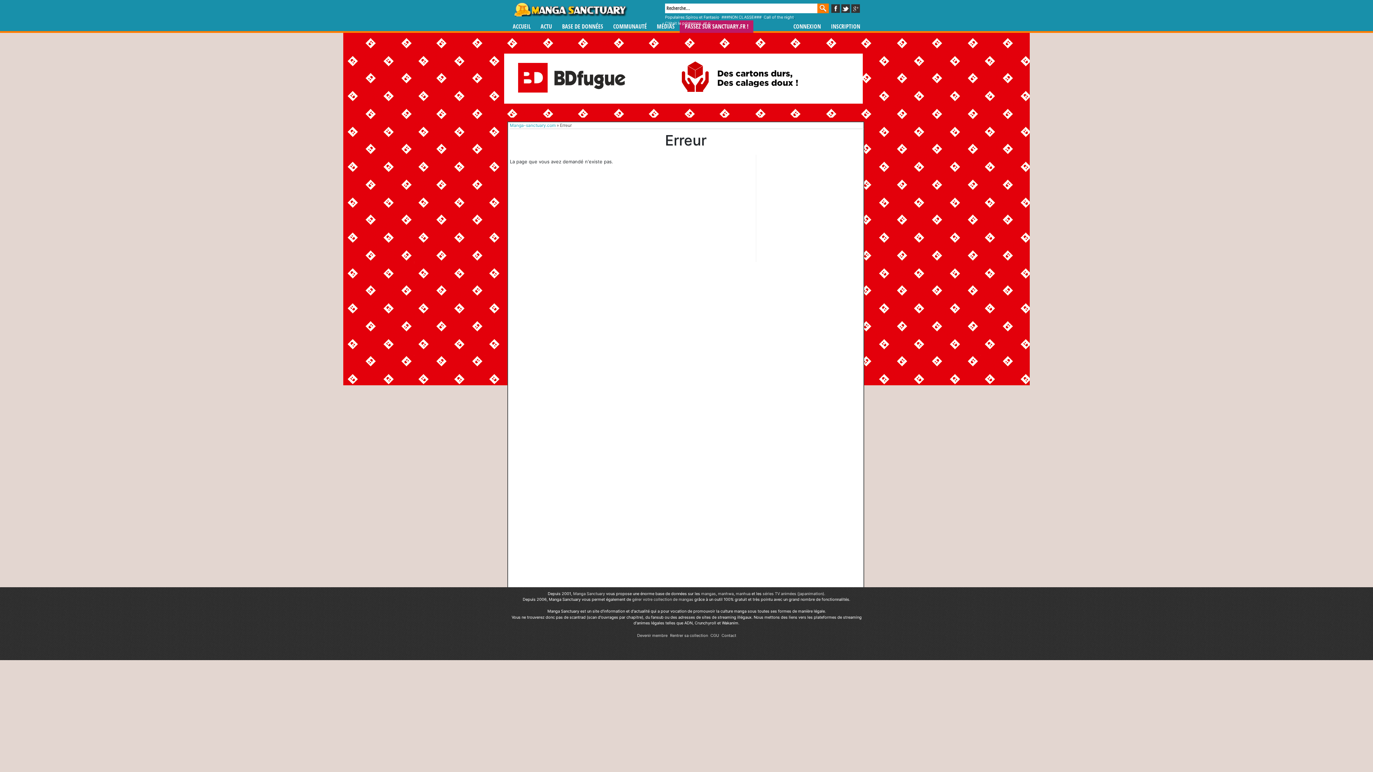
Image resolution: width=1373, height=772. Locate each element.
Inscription (845, 26)
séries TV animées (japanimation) (793, 593)
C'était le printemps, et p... (689, 23)
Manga (570, 9)
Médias (666, 26)
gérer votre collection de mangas (662, 599)
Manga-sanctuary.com (533, 125)
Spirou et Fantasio (702, 17)
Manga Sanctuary (589, 593)
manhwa (726, 593)
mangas (708, 593)
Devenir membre (652, 635)
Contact (729, 635)
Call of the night (779, 17)
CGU (714, 635)
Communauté (630, 26)
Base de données (582, 26)
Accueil (522, 26)
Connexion (807, 26)
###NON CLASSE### (742, 17)
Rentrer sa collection (689, 635)
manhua (743, 593)
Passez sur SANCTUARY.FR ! (716, 26)
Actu (546, 26)
